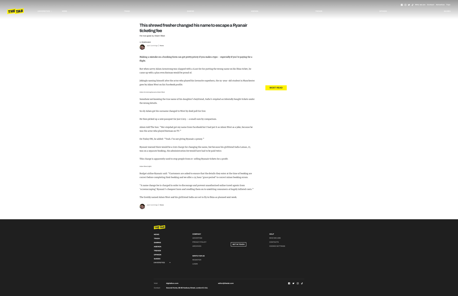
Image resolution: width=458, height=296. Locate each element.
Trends (318, 11)
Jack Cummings (152, 45)
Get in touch (238, 244)
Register (196, 260)
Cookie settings (277, 246)
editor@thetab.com (226, 283)
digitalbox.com (172, 283)
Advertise (440, 5)
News (64, 11)
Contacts (274, 242)
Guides (447, 11)
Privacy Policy (199, 242)
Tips (448, 5)
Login (195, 264)
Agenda (254, 11)
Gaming (190, 11)
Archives (196, 246)
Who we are (420, 5)
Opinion (383, 11)
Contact (430, 5)
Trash (127, 11)
